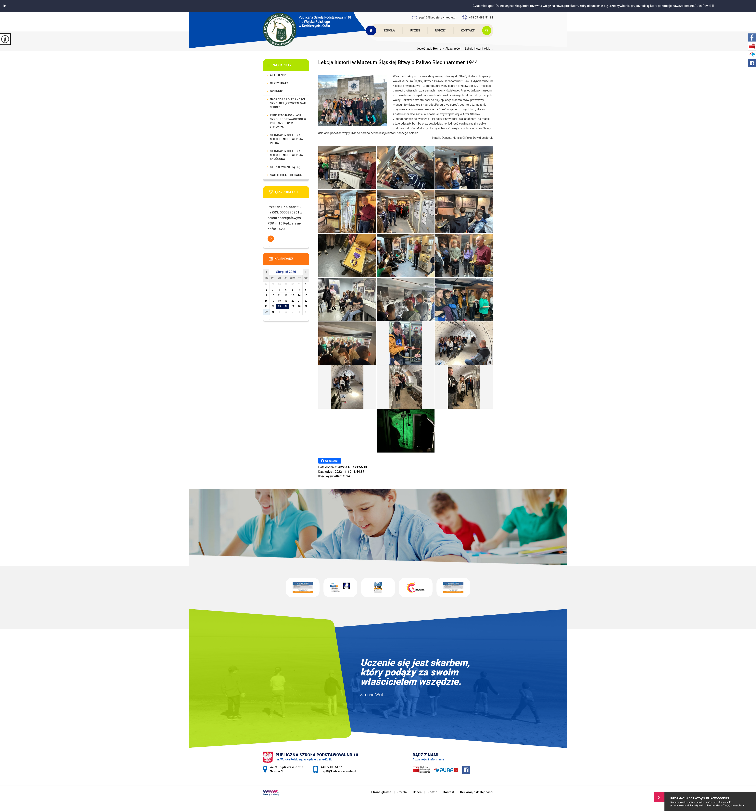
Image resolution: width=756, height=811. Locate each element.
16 (266, 300)
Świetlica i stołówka (286, 175)
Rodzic (440, 30)
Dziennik (276, 91)
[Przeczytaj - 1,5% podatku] (292, 193)
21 (299, 300)
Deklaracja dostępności (476, 792)
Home (437, 48)
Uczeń (415, 30)
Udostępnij (331, 460)
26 (286, 306)
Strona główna (371, 30)
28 (299, 306)
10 (272, 295)
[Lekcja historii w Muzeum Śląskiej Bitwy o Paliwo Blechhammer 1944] (347, 167)
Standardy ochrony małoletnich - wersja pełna (286, 139)
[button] (5, 6)
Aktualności (451, 48)
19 (286, 300)
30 (266, 311)
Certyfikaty (279, 83)
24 (272, 306)
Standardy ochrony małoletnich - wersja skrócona (286, 155)
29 (306, 306)
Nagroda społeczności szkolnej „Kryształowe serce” (288, 103)
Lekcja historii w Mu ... (477, 48)
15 (306, 295)
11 (279, 295)
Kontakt (468, 30)
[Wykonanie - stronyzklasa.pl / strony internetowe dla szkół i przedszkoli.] (271, 793)
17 (272, 300)
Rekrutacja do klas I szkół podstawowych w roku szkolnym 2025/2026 (288, 121)
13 (292, 295)
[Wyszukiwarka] (487, 30)
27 (292, 306)
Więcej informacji (271, 239)
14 (299, 295)
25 (279, 306)
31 (272, 311)
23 (266, 306)
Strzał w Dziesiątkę (285, 167)
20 (292, 300)
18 (279, 300)
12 (286, 295)
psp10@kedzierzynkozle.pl (437, 17)
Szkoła (389, 30)
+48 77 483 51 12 (481, 17)
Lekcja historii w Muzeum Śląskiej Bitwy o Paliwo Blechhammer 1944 (398, 62)
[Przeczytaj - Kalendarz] (292, 260)
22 (306, 300)
